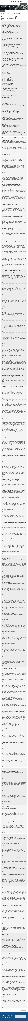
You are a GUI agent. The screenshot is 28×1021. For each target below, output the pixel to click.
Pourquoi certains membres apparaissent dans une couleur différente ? (12, 92)
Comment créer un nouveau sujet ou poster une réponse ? (12, 53)
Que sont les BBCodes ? (6, 72)
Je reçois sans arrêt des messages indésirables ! (10, 99)
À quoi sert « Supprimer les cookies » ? (9, 33)
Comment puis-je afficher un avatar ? (8, 46)
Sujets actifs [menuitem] (25, 3)
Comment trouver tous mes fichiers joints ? (9, 126)
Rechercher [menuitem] (3, 11)
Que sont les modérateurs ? (7, 85)
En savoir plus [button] (5, 1018)
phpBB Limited (9, 958)
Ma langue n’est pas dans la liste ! (8, 43)
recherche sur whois (5, 982)
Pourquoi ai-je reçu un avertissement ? (9, 63)
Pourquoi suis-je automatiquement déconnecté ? (10, 32)
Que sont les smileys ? (6, 74)
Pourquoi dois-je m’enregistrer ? (7, 23)
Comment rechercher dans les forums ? (9, 110)
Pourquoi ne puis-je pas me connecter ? (9, 27)
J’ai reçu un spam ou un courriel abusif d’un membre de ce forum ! (13, 101)
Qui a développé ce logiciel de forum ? (9, 130)
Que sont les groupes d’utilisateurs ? (8, 87)
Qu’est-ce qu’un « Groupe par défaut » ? (9, 94)
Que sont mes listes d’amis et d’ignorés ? (9, 104)
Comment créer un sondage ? (7, 57)
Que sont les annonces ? (6, 78)
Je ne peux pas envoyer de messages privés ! (10, 98)
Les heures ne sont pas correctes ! (8, 40)
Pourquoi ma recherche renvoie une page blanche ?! (11, 112)
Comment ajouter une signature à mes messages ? (11, 55)
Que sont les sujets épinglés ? (7, 79)
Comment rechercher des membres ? (8, 113)
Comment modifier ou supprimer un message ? (10, 54)
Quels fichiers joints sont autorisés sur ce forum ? (10, 125)
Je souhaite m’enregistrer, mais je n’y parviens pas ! (11, 25)
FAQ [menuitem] (1, 11)
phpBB (16, 328)
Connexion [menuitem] (21, 1)
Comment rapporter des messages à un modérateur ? (11, 64)
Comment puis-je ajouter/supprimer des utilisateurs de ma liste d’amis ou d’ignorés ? (13, 106)
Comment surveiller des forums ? (8, 120)
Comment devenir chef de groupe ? (8, 90)
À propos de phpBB (5, 962)
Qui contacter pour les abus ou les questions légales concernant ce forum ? (14, 133)
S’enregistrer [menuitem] (14, 1)
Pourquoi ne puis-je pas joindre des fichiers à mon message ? (13, 61)
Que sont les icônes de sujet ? (7, 81)
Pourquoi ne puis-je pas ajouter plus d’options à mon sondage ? (13, 58)
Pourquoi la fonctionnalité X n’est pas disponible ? (11, 131)
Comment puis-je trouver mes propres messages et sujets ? (12, 115)
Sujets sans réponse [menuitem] (22, 3)
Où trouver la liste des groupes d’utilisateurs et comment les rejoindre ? (12, 89)
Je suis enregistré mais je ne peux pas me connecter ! (11, 26)
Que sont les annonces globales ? (8, 77)
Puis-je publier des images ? (7, 75)
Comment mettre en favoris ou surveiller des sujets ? (11, 119)
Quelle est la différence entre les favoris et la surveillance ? (12, 118)
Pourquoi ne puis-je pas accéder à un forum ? (10, 60)
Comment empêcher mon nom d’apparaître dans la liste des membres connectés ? (12, 39)
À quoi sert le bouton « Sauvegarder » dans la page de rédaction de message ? (14, 66)
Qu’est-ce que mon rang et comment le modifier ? (10, 47)
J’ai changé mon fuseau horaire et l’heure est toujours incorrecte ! (13, 41)
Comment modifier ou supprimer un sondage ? (10, 59)
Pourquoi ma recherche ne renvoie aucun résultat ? (11, 111)
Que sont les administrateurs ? (7, 84)
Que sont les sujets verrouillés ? (7, 80)
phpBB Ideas (9, 970)
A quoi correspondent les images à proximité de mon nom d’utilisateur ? (12, 45)
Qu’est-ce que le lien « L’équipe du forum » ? (10, 95)
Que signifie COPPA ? (6, 24)
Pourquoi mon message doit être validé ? (9, 67)
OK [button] (20, 1016)
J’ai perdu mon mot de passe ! (7, 31)
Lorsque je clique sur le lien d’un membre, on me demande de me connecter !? (14, 50)
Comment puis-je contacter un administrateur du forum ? (12, 134)
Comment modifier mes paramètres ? (8, 37)
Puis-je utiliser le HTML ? (6, 73)
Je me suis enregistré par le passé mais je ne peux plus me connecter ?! (12, 30)
